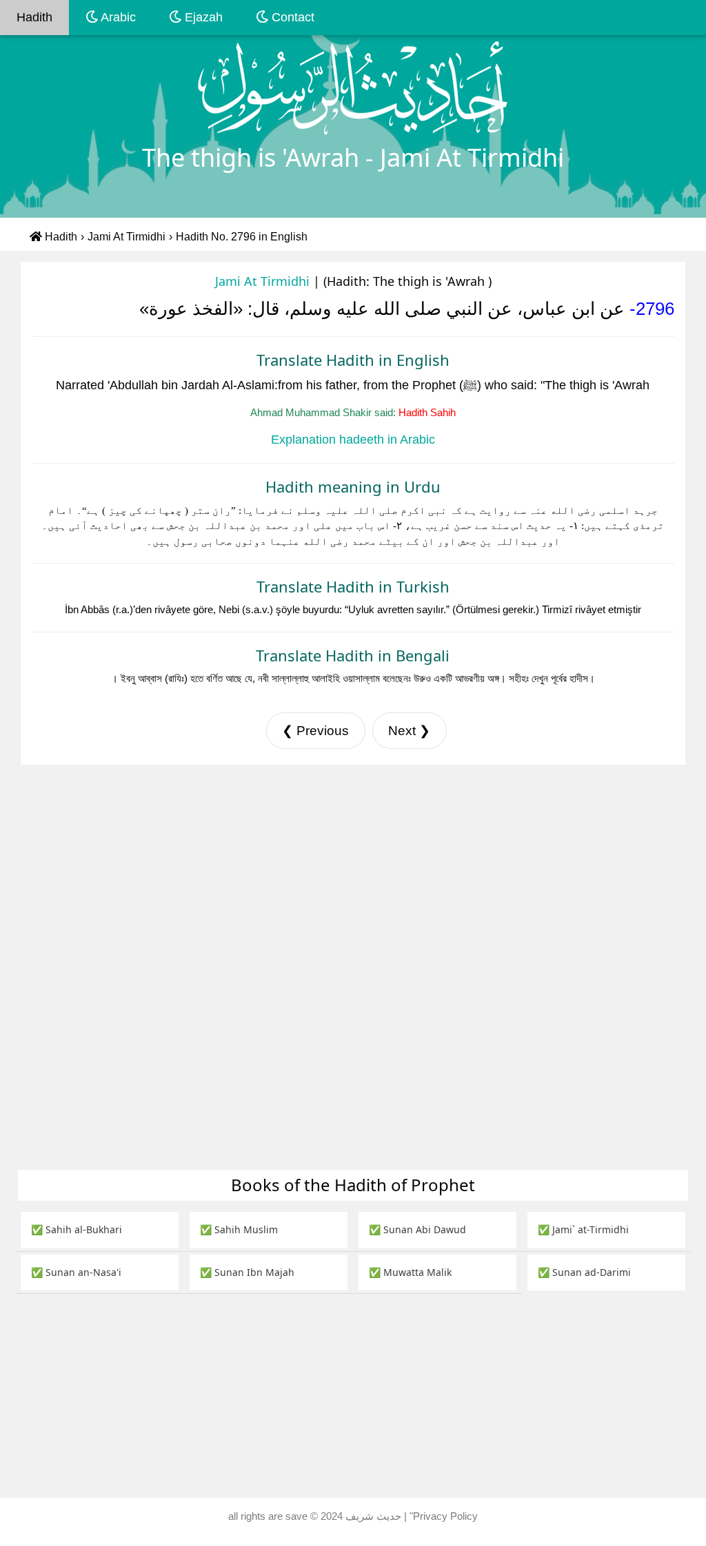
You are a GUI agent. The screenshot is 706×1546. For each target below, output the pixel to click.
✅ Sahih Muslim (239, 1229)
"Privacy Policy (444, 1516)
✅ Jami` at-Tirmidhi (583, 1229)
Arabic (117, 17)
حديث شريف (374, 1516)
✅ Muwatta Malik (410, 1272)
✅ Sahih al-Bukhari (76, 1229)
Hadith (34, 17)
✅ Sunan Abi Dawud (417, 1229)
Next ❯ (409, 730)
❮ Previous (315, 730)
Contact (291, 17)
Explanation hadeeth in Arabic (353, 439)
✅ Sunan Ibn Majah (247, 1272)
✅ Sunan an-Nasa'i (76, 1272)
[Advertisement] (353, 866)
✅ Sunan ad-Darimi (584, 1272)
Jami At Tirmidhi (126, 237)
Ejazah (202, 17)
